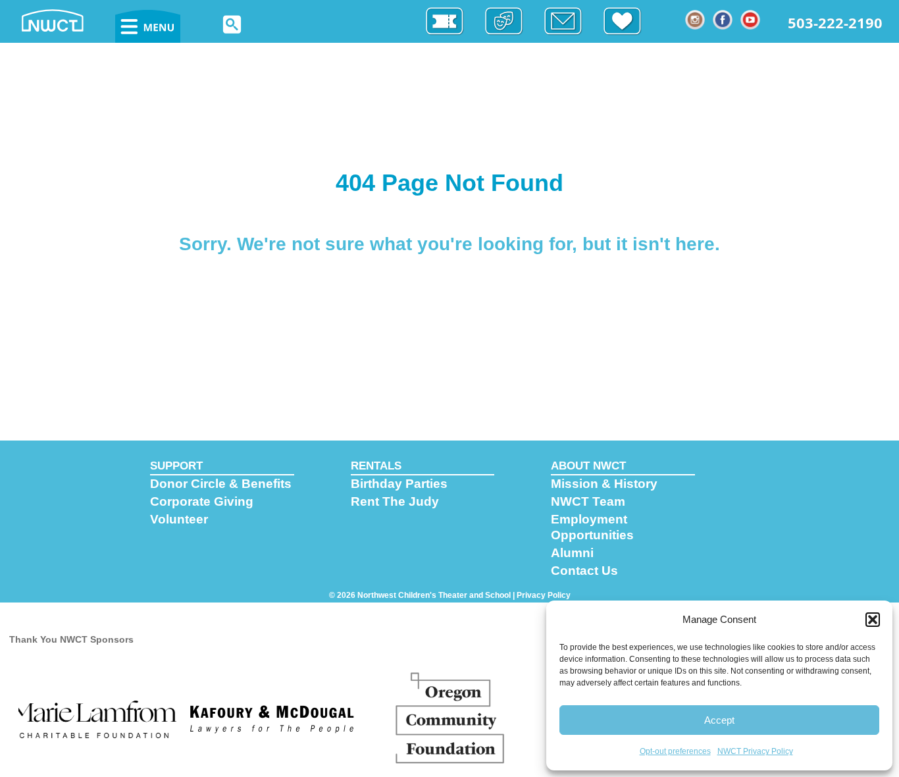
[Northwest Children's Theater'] (65, 19)
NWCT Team (588, 501)
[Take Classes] (510, 21)
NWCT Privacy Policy (755, 751)
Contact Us (584, 570)
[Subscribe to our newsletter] (570, 21)
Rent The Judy (395, 501)
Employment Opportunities (592, 527)
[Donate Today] (629, 21)
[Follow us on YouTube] (750, 20)
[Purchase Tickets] (451, 21)
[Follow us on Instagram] (695, 20)
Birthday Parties (399, 484)
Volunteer (179, 519)
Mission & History (604, 484)
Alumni (572, 553)
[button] (872, 619)
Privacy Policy (544, 595)
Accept (719, 720)
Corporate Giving (201, 501)
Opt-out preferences (675, 751)
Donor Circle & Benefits (221, 484)
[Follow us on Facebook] (723, 20)
